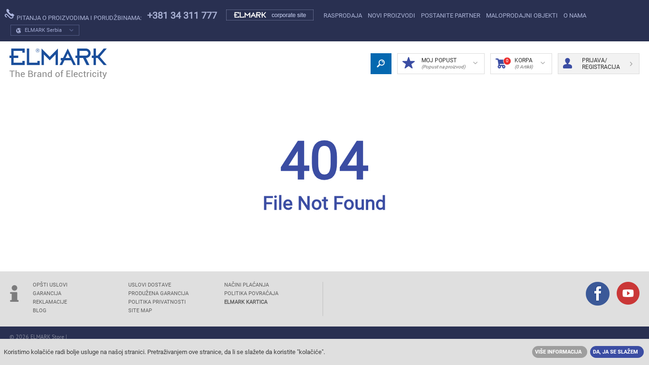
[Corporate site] (270, 15)
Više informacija (558, 352)
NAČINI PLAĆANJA (246, 285)
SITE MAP (140, 310)
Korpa (519, 63)
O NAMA (574, 15)
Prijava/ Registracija (601, 63)
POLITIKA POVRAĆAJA (251, 293)
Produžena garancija (158, 293)
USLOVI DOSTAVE (149, 285)
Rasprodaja (343, 15)
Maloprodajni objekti (522, 15)
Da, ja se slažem (615, 352)
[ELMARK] (58, 63)
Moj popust (443, 63)
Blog (40, 310)
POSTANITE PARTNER (450, 15)
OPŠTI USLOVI (50, 285)
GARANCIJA (47, 293)
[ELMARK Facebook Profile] (598, 294)
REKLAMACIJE (50, 302)
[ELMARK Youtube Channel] (628, 294)
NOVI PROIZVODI (391, 15)
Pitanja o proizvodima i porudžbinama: (78, 17)
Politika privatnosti (157, 302)
